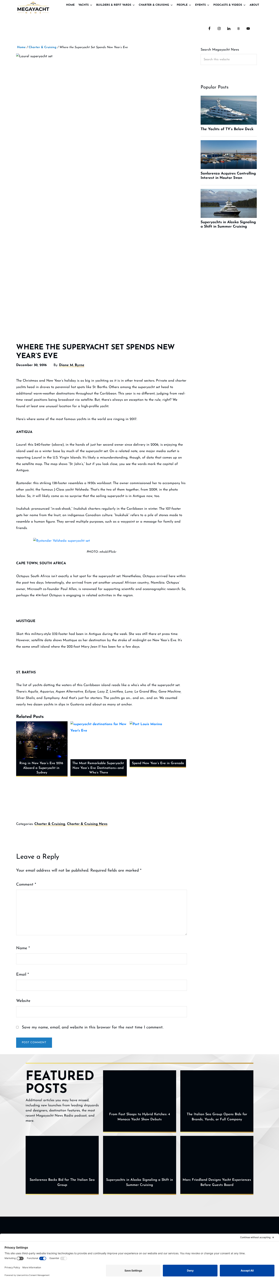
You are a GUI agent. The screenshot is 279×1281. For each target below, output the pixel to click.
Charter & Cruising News (87, 824)
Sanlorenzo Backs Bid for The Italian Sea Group (62, 1182)
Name (23, 948)
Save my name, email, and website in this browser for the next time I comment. (92, 1027)
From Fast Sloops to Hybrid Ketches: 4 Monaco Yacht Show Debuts (139, 1117)
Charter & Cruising (154, 5)
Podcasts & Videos (227, 5)
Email (22, 975)
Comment (26, 885)
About (254, 5)
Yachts (83, 5)
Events (200, 5)
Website (23, 1001)
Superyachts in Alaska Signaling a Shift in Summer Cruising (139, 1182)
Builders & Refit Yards (113, 5)
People (182, 5)
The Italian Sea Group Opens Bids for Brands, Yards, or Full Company (217, 1117)
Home (70, 5)
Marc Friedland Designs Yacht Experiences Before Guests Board (217, 1182)
